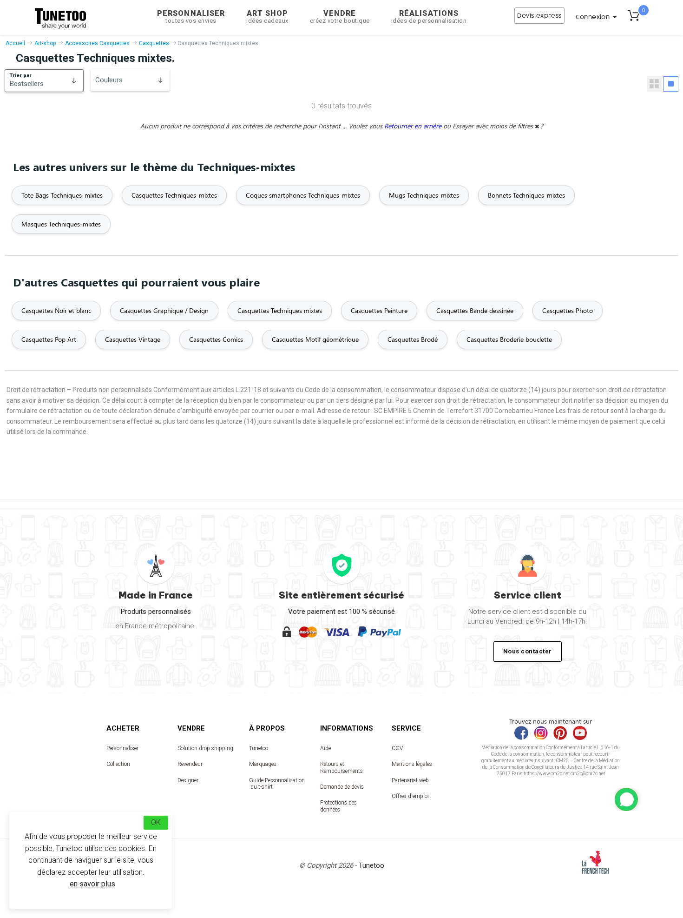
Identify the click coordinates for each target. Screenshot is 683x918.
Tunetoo (258, 748)
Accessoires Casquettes (97, 43)
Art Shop (267, 16)
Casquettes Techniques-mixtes (174, 195)
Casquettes (154, 43)
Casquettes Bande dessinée (474, 310)
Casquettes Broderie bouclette (509, 339)
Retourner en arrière (413, 125)
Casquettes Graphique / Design (164, 310)
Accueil (15, 43)
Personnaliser (191, 16)
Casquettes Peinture (379, 310)
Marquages (262, 764)
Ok (156, 822)
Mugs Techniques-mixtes (424, 195)
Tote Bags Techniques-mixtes (62, 195)
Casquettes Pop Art (48, 339)
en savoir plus (92, 883)
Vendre (340, 16)
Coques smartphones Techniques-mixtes (303, 195)
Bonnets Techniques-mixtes (526, 195)
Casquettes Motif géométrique (315, 339)
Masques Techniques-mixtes (61, 224)
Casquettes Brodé (412, 339)
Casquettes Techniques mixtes (279, 310)
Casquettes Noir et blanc (56, 310)
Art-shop (45, 43)
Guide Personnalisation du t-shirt (277, 783)
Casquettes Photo (567, 310)
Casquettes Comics (216, 339)
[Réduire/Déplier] (626, 799)
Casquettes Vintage (132, 339)
